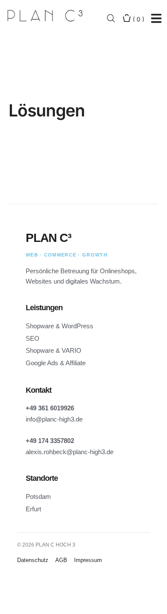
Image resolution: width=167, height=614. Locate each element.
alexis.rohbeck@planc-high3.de (69, 451)
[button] (156, 18)
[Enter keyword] (111, 19)
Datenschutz (32, 560)
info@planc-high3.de (54, 419)
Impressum (88, 560)
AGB (61, 560)
